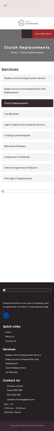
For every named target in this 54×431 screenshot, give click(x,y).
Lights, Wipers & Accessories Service (24, 124)
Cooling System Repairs (17, 135)
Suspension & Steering (16, 156)
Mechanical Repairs (15, 146)
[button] (43, 33)
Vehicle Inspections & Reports (20, 167)
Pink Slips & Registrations (18, 178)
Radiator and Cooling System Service (25, 78)
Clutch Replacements (16, 103)
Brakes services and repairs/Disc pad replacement (24, 90)
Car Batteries (11, 113)
